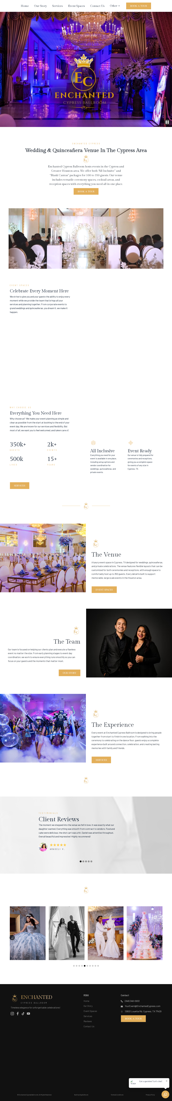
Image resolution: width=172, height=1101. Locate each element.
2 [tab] (76, 966)
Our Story (40, 6)
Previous (12, 937)
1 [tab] (74, 966)
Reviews (88, 1021)
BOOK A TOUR (138, 5)
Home (25, 6)
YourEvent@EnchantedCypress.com (142, 1006)
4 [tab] (82, 966)
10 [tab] (98, 966)
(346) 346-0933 (132, 1000)
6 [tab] (87, 966)
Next (159, 937)
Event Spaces (76, 6)
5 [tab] (84, 966)
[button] (81, 861)
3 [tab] (79, 966)
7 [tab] (90, 966)
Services (57, 6)
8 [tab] (93, 966)
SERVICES (19, 485)
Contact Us (97, 6)
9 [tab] (95, 966)
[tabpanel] (28, 933)
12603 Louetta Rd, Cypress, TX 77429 (143, 1011)
